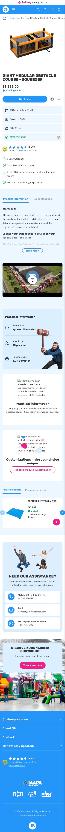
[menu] (13, 9)
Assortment (16, 18)
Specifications (43, 198)
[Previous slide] (2, 512)
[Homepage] (6, 9)
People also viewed (35, 489)
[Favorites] (52, 9)
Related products (12, 489)
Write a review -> (17, 765)
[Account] (45, 9)
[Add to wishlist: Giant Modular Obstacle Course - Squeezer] (59, 99)
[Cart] (59, 9)
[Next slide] (62, 512)
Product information (15, 198)
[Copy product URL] (52, 99)
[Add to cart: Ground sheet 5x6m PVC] (56, 522)
